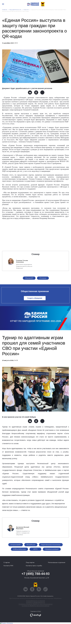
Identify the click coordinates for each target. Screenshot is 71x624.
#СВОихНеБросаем (19, 549)
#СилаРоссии (31, 544)
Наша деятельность (15, 9)
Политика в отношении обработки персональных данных (36, 604)
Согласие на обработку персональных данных (35, 605)
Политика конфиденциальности (35, 602)
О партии (7, 562)
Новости (26, 9)
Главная (4, 9)
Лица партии (30, 562)
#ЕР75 (35, 549)
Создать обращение (34, 298)
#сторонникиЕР (15, 544)
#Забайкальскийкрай (51, 549)
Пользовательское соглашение (35, 600)
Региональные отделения (56, 562)
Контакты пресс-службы (34, 565)
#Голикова (43, 278)
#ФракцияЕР (29, 278)
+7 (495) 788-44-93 (36, 574)
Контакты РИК (8, 565)
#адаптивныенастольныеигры (50, 544)
